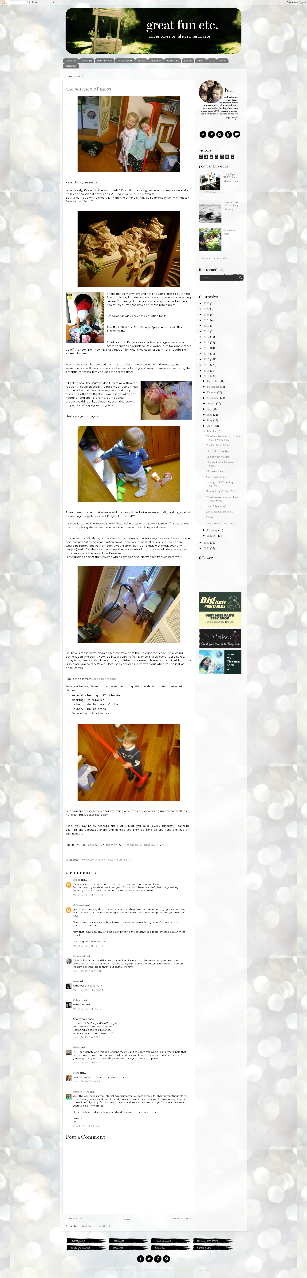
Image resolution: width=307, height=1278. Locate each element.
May (210, 420)
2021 (207, 314)
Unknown (79, 905)
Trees (76, 1072)
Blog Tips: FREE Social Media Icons (230, 177)
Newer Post (182, 1218)
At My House (86, 859)
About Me (71, 61)
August (211, 403)
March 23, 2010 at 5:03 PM (88, 945)
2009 (207, 542)
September (213, 397)
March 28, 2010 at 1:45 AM (87, 1081)
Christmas (70, 66)
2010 (207, 376)
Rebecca (78, 1000)
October (212, 392)
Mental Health (124, 61)
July (210, 409)
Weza (76, 981)
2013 (207, 359)
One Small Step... (216, 476)
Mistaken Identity (216, 471)
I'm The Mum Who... (218, 445)
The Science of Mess (88, 89)
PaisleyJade (79, 956)
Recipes (188, 61)
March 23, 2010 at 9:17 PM (87, 1009)
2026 (207, 303)
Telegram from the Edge (213, 258)
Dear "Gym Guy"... (217, 506)
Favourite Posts (104, 859)
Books (223, 61)
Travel (200, 61)
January (212, 535)
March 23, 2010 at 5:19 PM (87, 971)
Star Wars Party (229, 231)
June (210, 414)
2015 (207, 348)
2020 (207, 320)
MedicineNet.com (104, 678)
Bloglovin (151, 845)
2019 (207, 325)
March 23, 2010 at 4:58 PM (88, 895)
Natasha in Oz (81, 1091)
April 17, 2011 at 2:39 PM (86, 1126)
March (211, 431)
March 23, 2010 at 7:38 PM (88, 990)
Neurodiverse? (104, 61)
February (212, 530)
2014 (207, 353)
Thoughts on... (122, 859)
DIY (211, 61)
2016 (207, 342)
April (210, 425)
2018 (207, 331)
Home (128, 1220)
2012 (207, 365)
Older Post (74, 1218)
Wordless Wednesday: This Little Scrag (222, 499)
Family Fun (172, 61)
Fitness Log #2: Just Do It (221, 491)
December (213, 381)
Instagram (130, 845)
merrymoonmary (184, 1270)
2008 (207, 548)
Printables (155, 61)
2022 (207, 309)
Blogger (215, 1270)
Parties (141, 61)
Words (210, 517)
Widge (76, 879)
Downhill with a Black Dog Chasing (231, 205)
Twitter (111, 845)
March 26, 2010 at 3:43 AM (88, 1062)
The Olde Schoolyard (218, 451)
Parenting (87, 61)
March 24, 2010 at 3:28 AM (88, 1037)
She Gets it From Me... (219, 511)
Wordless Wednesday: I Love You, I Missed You (223, 438)
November (213, 386)
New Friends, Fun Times (220, 523)
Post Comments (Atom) (96, 1226)
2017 (207, 336)
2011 (207, 370)
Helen (76, 1047)
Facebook (93, 845)
